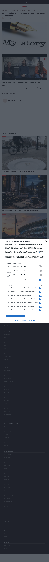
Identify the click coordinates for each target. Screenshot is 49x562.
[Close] (46, 241)
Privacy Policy (32, 320)
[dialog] (24, 281)
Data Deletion (17, 320)
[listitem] (24, 263)
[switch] (40, 266)
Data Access (24, 320)
